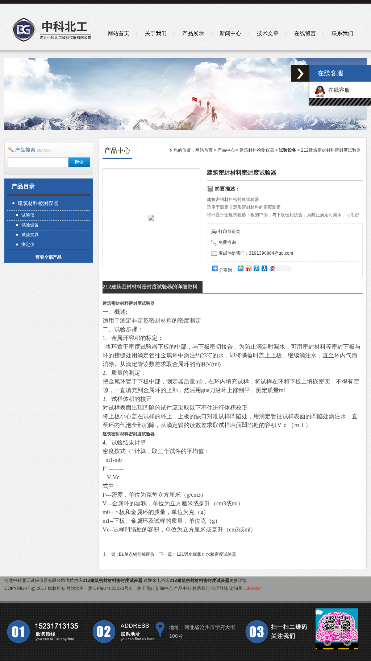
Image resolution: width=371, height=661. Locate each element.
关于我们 (156, 33)
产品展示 (193, 33)
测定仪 (27, 244)
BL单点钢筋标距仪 (137, 554)
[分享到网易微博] (272, 268)
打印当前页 (229, 231)
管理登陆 (219, 588)
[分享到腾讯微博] (256, 268)
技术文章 (268, 33)
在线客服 (337, 90)
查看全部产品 (49, 257)
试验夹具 (30, 234)
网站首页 (118, 33)
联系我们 (342, 33)
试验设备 (30, 224)
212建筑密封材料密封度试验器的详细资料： (153, 287)
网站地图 (75, 588)
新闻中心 (230, 33)
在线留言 (305, 33)
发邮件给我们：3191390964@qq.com (255, 253)
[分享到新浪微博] (248, 268)
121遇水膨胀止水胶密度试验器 (206, 554)
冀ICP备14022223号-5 (110, 588)
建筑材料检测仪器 (38, 203)
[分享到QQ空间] (240, 268)
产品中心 (226, 150)
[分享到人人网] (264, 268)
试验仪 (27, 215)
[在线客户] (300, 73)
